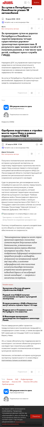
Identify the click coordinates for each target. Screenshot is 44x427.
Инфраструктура (27, 379)
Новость (10, 379)
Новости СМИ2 (8, 122)
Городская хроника (8, 384)
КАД (16, 379)
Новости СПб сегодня (30, 382)
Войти (36, 2)
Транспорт (5, 382)
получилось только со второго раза (17, 360)
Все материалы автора (10, 29)
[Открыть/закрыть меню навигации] (25, 2)
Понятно (36, 416)
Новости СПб (16, 382)
